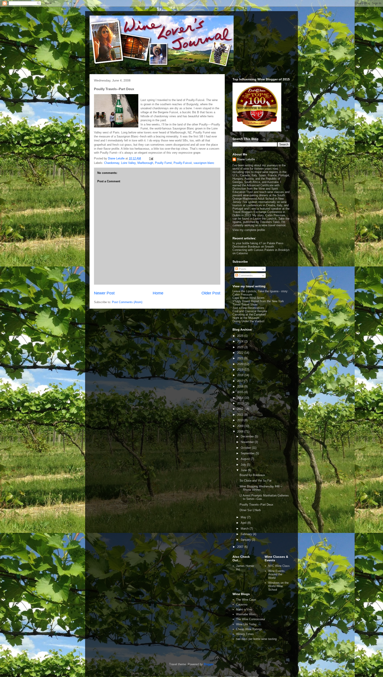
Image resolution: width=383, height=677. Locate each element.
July (244, 464)
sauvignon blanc (203, 163)
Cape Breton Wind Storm (248, 298)
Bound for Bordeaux (252, 475)
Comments (245, 275)
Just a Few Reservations (248, 308)
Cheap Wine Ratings (249, 629)
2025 (240, 336)
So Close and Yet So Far (256, 480)
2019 (240, 369)
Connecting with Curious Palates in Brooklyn (261, 250)
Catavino (241, 604)
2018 (240, 375)
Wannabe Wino (245, 614)
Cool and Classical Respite (250, 311)
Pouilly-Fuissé (183, 163)
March (245, 528)
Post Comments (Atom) (127, 302)
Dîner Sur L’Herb (250, 510)
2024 (240, 341)
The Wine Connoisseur (250, 619)
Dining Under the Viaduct (248, 321)
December (248, 436)
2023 (240, 347)
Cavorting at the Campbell (249, 314)
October (246, 447)
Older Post (210, 293)
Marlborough (145, 163)
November (248, 442)
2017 (240, 381)
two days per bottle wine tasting (256, 639)
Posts (242, 269)
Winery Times (245, 634)
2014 (240, 397)
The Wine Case (246, 599)
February (247, 534)
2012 (240, 409)
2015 (240, 392)
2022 (240, 352)
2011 (240, 414)
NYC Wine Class (279, 566)
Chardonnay (111, 163)
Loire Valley (128, 163)
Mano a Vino (244, 609)
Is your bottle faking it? (247, 243)
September (248, 453)
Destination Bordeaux (246, 246)
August (246, 459)
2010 (240, 420)
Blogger (208, 664)
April (244, 522)
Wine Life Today (246, 624)
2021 (240, 358)
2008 (240, 431)
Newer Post (104, 293)
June (244, 470)
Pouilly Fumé (163, 163)
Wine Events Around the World (276, 574)
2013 (240, 403)
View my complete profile (249, 230)
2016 (240, 386)
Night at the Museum (246, 318)
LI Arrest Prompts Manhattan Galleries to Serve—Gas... (264, 497)
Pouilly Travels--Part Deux (256, 504)
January (246, 539)
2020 (240, 364)
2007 (240, 546)
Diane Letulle (246, 159)
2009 (240, 426)
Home (158, 293)
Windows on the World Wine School (278, 586)
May (244, 517)
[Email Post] (151, 158)
